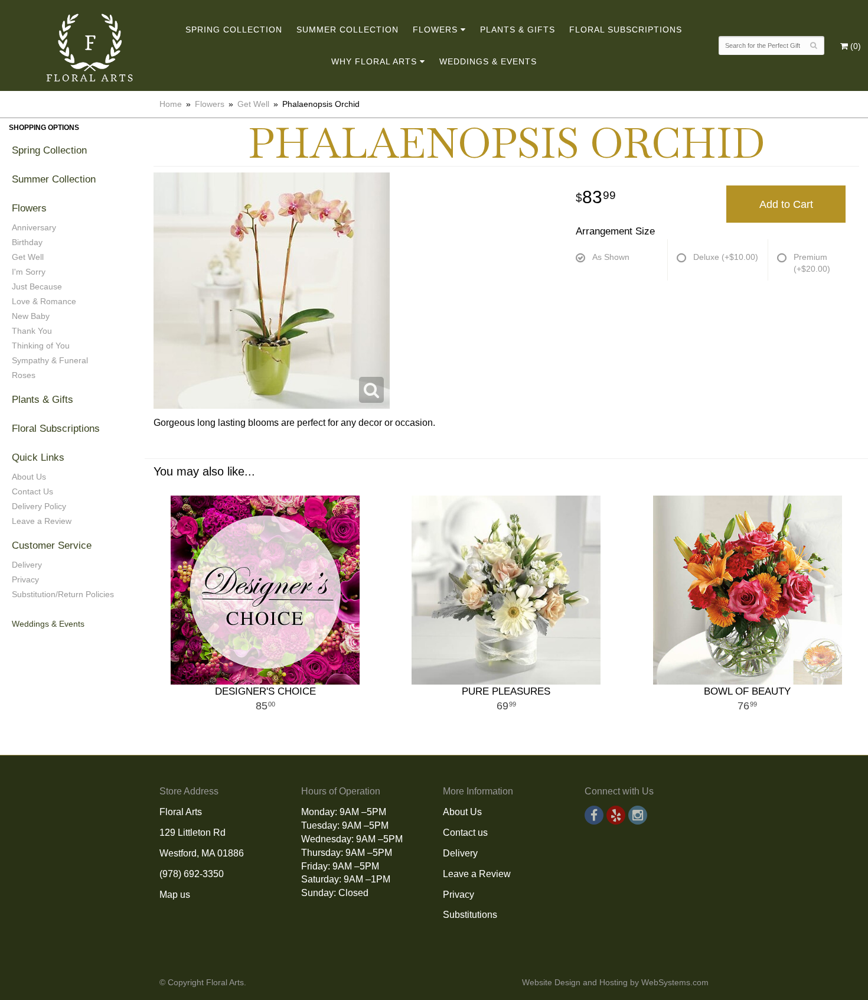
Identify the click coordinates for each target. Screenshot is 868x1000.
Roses (23, 375)
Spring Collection (233, 29)
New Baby (31, 316)
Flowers (435, 29)
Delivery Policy (39, 506)
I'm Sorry (28, 271)
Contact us (465, 833)
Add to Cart (786, 204)
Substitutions (470, 915)
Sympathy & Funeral (50, 360)
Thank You (32, 330)
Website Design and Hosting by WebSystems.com (615, 982)
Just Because (37, 286)
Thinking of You (41, 345)
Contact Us (32, 491)
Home (170, 104)
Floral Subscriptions (625, 29)
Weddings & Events (488, 61)
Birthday (27, 242)
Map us (174, 895)
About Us (29, 476)
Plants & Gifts (517, 29)
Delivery (27, 564)
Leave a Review (41, 521)
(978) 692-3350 (191, 874)
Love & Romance (44, 301)
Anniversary (34, 227)
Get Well (253, 104)
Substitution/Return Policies (63, 594)
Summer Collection (347, 29)
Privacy (25, 579)
